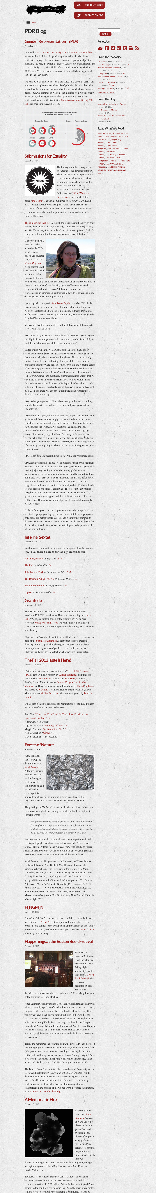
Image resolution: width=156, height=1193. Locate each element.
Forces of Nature (39, 744)
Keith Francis (44, 678)
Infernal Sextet (37, 537)
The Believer (111, 136)
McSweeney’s (112, 154)
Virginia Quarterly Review (111, 168)
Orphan (28, 592)
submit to (87, 929)
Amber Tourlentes (68, 674)
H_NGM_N (34, 907)
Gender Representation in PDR (51, 41)
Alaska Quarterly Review (109, 133)
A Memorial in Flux (41, 1099)
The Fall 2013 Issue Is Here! (48, 660)
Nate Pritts (44, 689)
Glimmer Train (114, 148)
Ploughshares (103, 160)
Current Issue (91, 5)
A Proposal (102, 73)
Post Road (115, 160)
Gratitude (33, 600)
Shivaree (101, 61)
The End (29, 565)
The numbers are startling (37, 222)
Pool (123, 160)
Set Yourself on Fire (34, 585)
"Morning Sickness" (54, 725)
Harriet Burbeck (85, 686)
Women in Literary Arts (51, 52)
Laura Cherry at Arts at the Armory (112, 103)
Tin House (112, 166)
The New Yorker (113, 157)
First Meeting (103, 64)
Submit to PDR (91, 15)
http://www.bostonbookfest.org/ (45, 1091)
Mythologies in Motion (107, 109)
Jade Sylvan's (71, 678)
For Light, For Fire (34, 558)
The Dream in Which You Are (39, 578)
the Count (37, 200)
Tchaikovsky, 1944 (34, 572)
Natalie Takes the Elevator (108, 67)
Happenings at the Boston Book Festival (59, 941)
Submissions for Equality (46, 156)
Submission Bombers (81, 52)
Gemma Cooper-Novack (68, 682)
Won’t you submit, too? (46, 622)
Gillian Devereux (49, 693)
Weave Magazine (33, 263)
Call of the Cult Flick (106, 82)
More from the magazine (106, 92)
